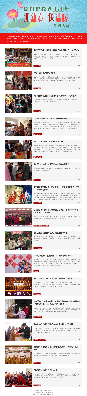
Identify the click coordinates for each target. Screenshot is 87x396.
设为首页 (35, 390)
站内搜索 (51, 390)
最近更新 (47, 390)
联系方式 (43, 390)
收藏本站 (39, 390)
